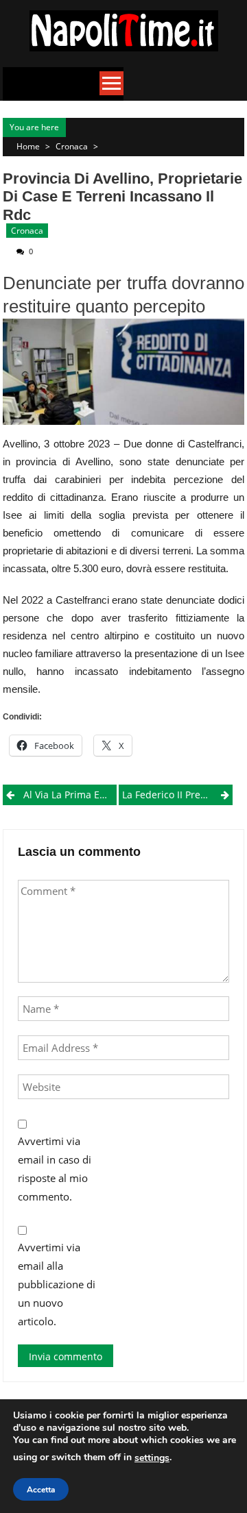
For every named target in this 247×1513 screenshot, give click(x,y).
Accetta (41, 1489)
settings (151, 1457)
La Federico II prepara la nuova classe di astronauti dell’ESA (177, 794)
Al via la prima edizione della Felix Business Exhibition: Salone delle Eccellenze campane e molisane (70, 794)
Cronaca (72, 146)
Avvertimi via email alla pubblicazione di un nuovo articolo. (56, 1284)
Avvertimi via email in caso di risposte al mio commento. (54, 1168)
